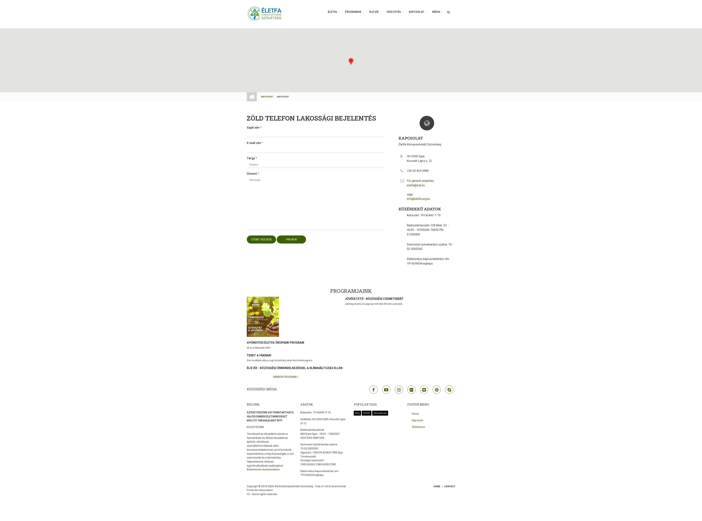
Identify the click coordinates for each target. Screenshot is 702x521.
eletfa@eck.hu (416, 185)
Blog (357, 413)
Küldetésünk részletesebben (263, 469)
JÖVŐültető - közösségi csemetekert (374, 299)
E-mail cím (254, 143)
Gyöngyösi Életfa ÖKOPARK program (275, 342)
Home (415, 413)
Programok (353, 11)
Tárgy (251, 158)
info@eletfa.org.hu (418, 199)
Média (436, 11)
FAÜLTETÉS (394, 11)
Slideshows (418, 426)
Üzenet (252, 173)
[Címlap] (265, 13)
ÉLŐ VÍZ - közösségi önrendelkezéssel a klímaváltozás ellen (294, 368)
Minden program (284, 377)
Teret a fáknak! (259, 355)
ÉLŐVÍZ (366, 413)
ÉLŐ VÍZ (374, 11)
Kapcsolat (416, 11)
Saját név (253, 127)
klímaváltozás (380, 413)
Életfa (332, 11)
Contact (449, 486)
